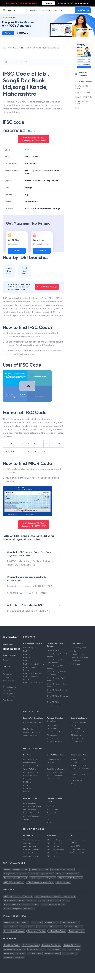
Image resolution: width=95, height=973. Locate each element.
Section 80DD (28, 819)
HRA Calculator (29, 729)
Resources (46, 10)
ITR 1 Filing (27, 779)
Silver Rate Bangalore (55, 840)
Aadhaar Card (52, 809)
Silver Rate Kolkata (54, 853)
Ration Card (51, 812)
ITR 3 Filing (27, 785)
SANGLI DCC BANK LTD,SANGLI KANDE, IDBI (43, 48)
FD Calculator (52, 735)
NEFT (48, 819)
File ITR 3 (26, 657)
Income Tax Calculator (32, 722)
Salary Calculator (30, 735)
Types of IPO (75, 846)
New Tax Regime (29, 762)
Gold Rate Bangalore (31, 840)
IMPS (49, 822)
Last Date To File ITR (31, 766)
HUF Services (75, 651)
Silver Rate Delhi (53, 846)
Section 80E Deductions (32, 813)
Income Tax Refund (30, 775)
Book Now (41, 251)
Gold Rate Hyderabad (31, 850)
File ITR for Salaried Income (33, 664)
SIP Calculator (52, 725)
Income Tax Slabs (30, 759)
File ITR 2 (26, 654)
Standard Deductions (31, 816)
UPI (48, 816)
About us (6, 671)
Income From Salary (78, 765)
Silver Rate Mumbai (54, 856)
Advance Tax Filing (77, 654)
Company (58, 10)
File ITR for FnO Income (32, 673)
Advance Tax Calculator (32, 726)
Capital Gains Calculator (33, 732)
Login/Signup (83, 10)
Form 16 (26, 792)
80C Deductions (29, 803)
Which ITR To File (29, 769)
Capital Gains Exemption (56, 769)
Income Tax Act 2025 (31, 772)
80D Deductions (29, 810)
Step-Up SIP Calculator (56, 732)
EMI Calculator (52, 728)
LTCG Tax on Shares (54, 779)
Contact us (7, 674)
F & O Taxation (76, 661)
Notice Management (78, 648)
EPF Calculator (76, 735)
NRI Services (75, 664)
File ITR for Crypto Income (33, 682)
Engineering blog (9, 687)
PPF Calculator (76, 728)
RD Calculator (52, 738)
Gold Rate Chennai (30, 843)
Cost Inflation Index (54, 772)
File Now (16, 251)
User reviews (7, 684)
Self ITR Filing (28, 648)
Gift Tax (73, 784)
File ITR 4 (26, 661)
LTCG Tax (50, 762)
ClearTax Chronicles (10, 697)
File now (48, 3)
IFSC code (14, 48)
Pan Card (50, 806)
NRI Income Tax (76, 781)
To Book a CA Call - (73, 3)
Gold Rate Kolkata (30, 853)
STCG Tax (50, 766)
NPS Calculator (76, 741)
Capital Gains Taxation (79, 657)
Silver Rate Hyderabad (55, 850)
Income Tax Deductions (32, 806)
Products (33, 10)
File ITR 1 (26, 651)
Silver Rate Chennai (54, 843)
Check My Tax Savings (47, 287)
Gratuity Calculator (77, 732)
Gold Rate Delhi (29, 846)
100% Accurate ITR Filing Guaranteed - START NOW (33, 139)
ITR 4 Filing (27, 788)
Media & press (8, 680)
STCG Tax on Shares (55, 775)
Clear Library (7, 690)
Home (5, 48)
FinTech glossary (9, 693)
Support (6, 660)
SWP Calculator (76, 738)
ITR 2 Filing (27, 782)
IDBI (27, 149)
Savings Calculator (54, 741)
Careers (6, 677)
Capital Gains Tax (54, 759)
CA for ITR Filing (53, 650)
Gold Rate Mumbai (30, 856)
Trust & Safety (8, 700)
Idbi (22, 48)
